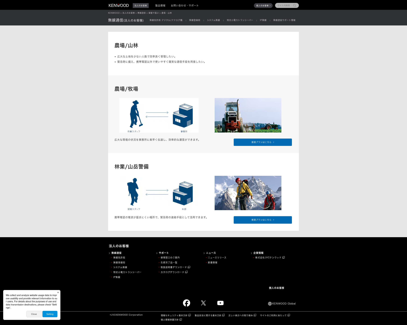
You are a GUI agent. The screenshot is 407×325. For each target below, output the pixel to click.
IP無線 (263, 20)
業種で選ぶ (153, 13)
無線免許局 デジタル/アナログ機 (166, 20)
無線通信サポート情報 (284, 20)
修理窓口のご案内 (170, 257)
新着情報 (212, 262)
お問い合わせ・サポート (185, 5)
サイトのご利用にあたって (273, 315)
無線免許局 (119, 257)
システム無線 (213, 20)
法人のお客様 (128, 13)
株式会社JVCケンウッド (268, 257)
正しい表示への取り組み (240, 315)
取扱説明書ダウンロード (174, 267)
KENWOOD (114, 13)
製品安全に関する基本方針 (208, 315)
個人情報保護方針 (170, 320)
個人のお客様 (262, 6)
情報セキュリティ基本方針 (174, 315)
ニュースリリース (217, 257)
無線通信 (142, 13)
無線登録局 (194, 20)
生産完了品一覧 (169, 262)
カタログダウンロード (172, 272)
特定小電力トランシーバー (240, 20)
